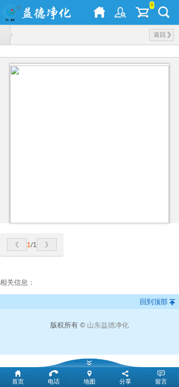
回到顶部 (154, 302)
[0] (142, 12)
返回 (160, 34)
